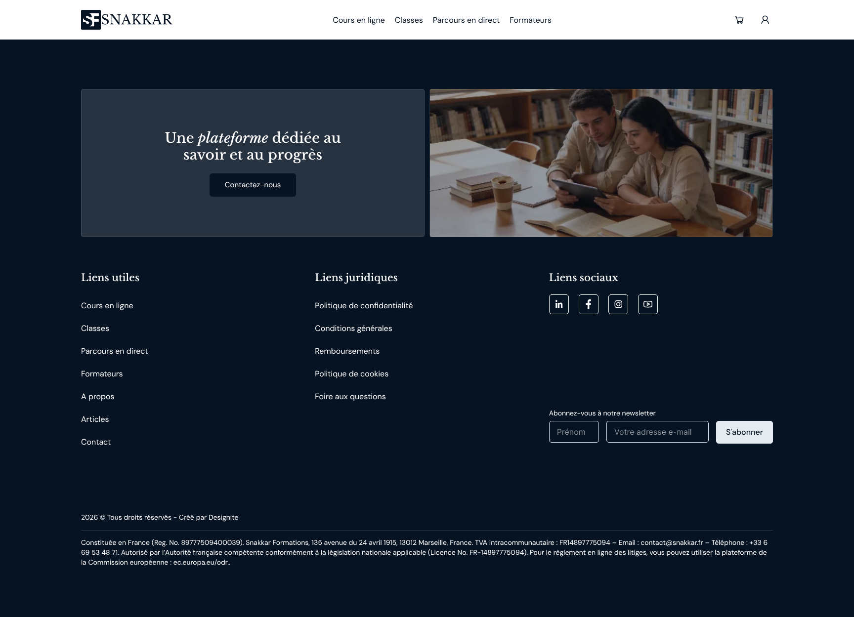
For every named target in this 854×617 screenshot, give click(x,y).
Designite (223, 517)
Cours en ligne (107, 305)
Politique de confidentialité (364, 305)
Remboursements (347, 351)
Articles (95, 419)
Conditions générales (353, 328)
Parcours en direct (114, 351)
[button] (739, 20)
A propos (98, 396)
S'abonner (744, 432)
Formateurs (102, 374)
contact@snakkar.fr (671, 542)
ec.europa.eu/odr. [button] (201, 562)
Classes (95, 328)
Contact (96, 442)
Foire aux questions (350, 396)
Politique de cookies (351, 374)
